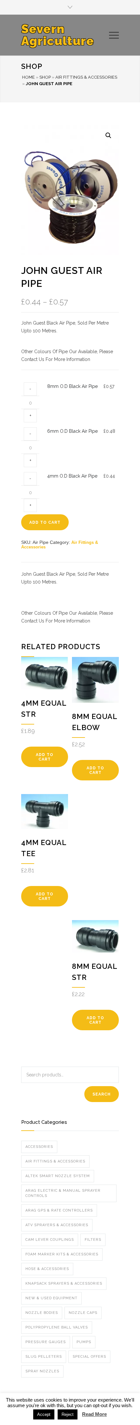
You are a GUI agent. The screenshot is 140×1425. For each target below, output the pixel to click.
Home (28, 77)
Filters (93, 1240)
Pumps (84, 1342)
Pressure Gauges (45, 1342)
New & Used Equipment (51, 1298)
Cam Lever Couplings (49, 1240)
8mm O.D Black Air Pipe (72, 386)
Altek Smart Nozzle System (57, 1176)
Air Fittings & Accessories (86, 77)
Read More (94, 1414)
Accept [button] (43, 1414)
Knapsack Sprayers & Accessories (63, 1283)
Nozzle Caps (83, 1313)
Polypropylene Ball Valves (56, 1327)
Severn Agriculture (57, 35)
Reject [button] (68, 1414)
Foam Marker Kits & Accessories (61, 1254)
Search (101, 1094)
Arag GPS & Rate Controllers (59, 1210)
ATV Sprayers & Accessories (56, 1225)
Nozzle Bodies (41, 1313)
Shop (45, 77)
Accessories (39, 1147)
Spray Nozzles (42, 1371)
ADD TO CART (45, 522)
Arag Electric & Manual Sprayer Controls (63, 1193)
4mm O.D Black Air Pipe (72, 476)
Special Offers (89, 1356)
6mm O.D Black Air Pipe (72, 431)
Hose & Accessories (47, 1269)
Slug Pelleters (43, 1356)
